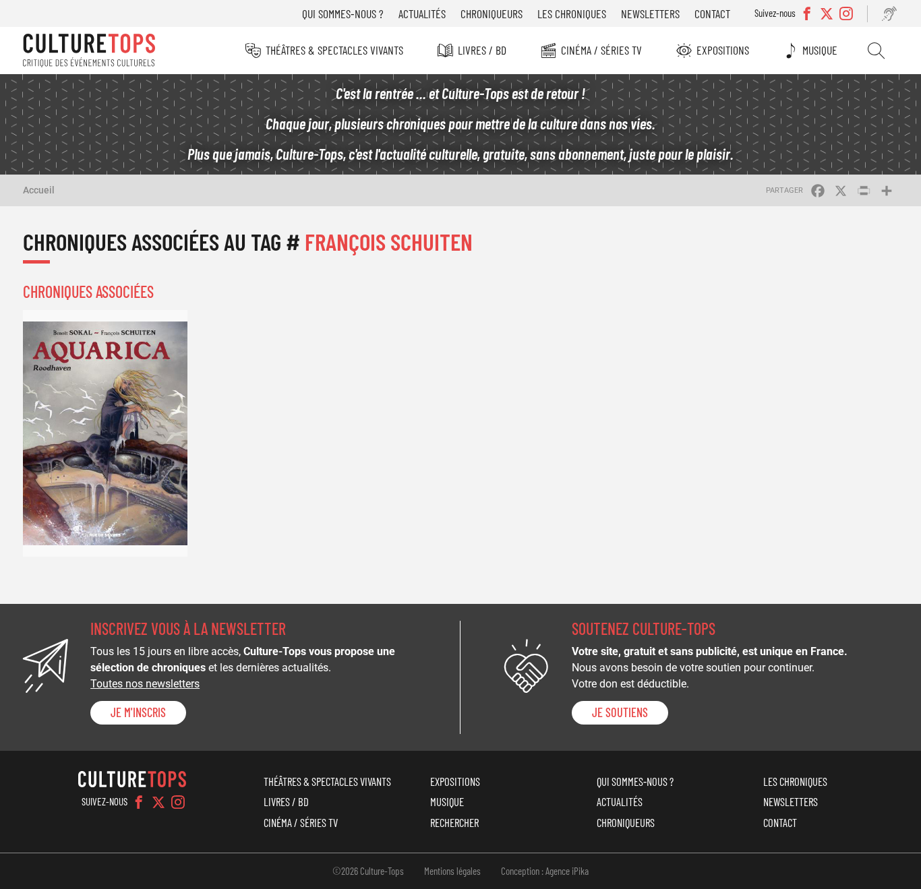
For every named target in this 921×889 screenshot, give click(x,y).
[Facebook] (139, 802)
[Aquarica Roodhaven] (105, 433)
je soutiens (620, 712)
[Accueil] (89, 50)
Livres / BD (482, 49)
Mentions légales (452, 871)
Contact (712, 13)
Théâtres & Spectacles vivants (334, 49)
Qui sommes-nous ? (343, 13)
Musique (819, 49)
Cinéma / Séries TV (601, 49)
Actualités (422, 13)
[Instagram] (178, 802)
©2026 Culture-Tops (368, 871)
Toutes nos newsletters (145, 683)
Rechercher (876, 50)
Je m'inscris (138, 712)
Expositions (722, 49)
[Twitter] (158, 802)
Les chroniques (571, 13)
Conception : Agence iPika (545, 871)
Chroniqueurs (491, 13)
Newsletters (650, 13)
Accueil (39, 190)
